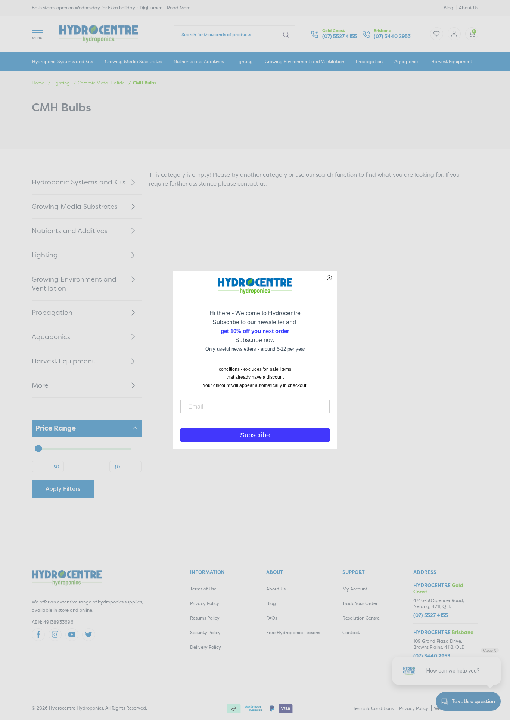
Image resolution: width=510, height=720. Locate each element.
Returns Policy (205, 618)
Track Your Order (359, 603)
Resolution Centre (361, 618)
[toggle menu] (37, 33)
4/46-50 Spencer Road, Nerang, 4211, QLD (438, 603)
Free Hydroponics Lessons (293, 632)
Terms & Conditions (373, 708)
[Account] (436, 33)
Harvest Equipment (451, 61)
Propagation (369, 61)
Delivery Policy (205, 647)
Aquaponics (406, 61)
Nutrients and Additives (199, 61)
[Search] (286, 34)
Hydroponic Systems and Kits (62, 61)
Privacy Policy (204, 603)
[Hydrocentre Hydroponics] (98, 33)
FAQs (271, 618)
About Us (468, 7)
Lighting (244, 61)
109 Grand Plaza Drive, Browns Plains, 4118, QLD (439, 644)
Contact (351, 632)
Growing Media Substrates (133, 61)
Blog (448, 7)
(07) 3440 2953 (392, 36)
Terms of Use (203, 589)
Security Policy (205, 632)
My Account (354, 589)
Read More (178, 7)
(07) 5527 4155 (339, 36)
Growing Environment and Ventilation (304, 61)
